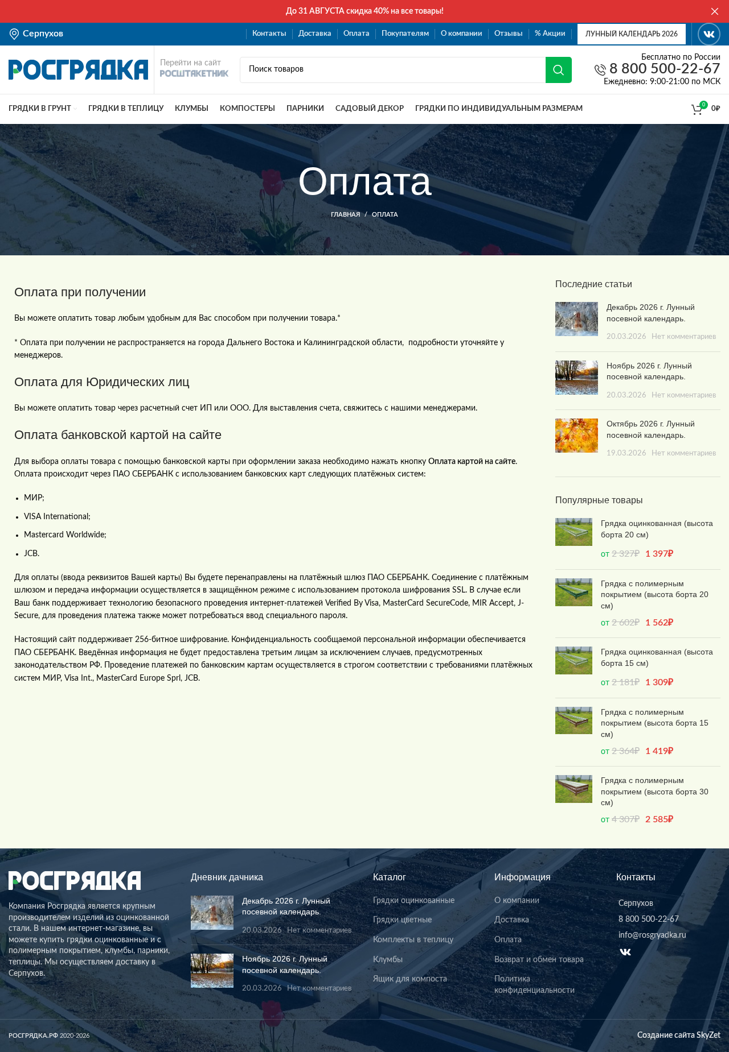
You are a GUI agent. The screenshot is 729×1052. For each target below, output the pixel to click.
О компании (516, 901)
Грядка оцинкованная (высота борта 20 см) (657, 529)
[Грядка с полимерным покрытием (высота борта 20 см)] (573, 603)
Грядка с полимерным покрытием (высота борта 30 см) (654, 791)
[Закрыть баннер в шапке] (715, 11)
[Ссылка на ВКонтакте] (709, 34)
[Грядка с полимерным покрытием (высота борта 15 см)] (573, 732)
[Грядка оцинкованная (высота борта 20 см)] (573, 539)
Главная (345, 215)
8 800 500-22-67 (663, 70)
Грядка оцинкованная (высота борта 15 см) (657, 657)
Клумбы (388, 960)
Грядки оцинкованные (413, 901)
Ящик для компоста (410, 979)
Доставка (511, 920)
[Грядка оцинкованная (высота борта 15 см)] (573, 668)
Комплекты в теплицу (413, 940)
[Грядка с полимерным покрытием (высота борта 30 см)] (573, 800)
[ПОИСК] (559, 70)
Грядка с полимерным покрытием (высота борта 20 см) (654, 594)
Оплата (508, 940)
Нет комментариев (684, 336)
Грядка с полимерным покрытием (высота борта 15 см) (654, 723)
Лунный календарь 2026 (631, 34)
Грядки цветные (402, 920)
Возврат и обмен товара (539, 960)
